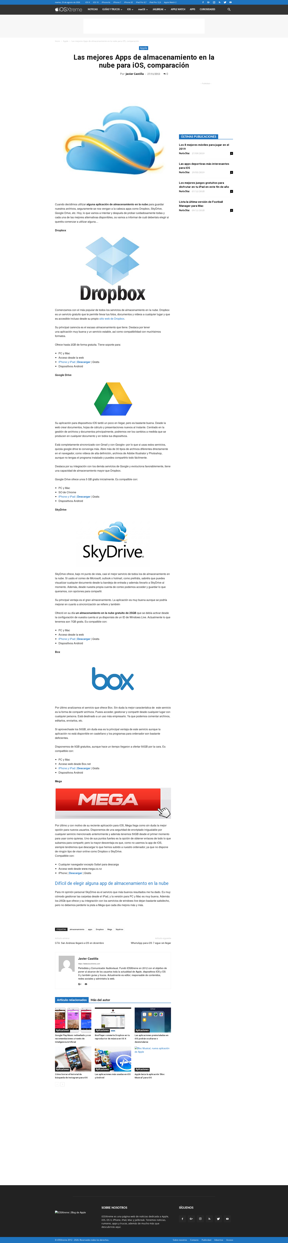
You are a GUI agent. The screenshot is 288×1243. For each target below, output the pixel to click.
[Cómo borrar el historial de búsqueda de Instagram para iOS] (73, 1059)
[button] (229, 9)
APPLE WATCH (178, 9)
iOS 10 (95, 2)
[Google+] (208, 2)
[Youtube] (230, 2)
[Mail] (87, 984)
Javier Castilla (135, 74)
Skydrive (119, 929)
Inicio (57, 41)
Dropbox (100, 929)
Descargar (83, 362)
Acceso (229, 1240)
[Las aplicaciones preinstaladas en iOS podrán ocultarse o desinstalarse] (153, 1020)
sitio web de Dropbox (111, 318)
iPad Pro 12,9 (155, 2)
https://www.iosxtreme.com (89, 963)
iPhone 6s (106, 2)
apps (90, 929)
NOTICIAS (93, 9)
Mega (109, 929)
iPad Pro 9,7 (141, 2)
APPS (192, 9)
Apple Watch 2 (170, 2)
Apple (65, 41)
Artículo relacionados (72, 1000)
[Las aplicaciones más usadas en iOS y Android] (113, 1059)
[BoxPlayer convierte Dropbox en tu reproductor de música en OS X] (113, 1020)
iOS (129, 9)
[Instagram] (214, 2)
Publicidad (206, 1240)
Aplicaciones (62, 1030)
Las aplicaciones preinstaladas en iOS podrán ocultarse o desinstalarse (151, 1038)
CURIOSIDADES (207, 9)
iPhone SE (128, 2)
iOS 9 (87, 2)
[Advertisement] (144, 26)
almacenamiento (77, 929)
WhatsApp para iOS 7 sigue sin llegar (151, 943)
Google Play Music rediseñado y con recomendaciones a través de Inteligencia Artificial (73, 1038)
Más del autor (100, 1000)
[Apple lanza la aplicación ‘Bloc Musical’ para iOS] (153, 1059)
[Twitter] (225, 2)
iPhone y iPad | (74, 496)
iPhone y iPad (67, 362)
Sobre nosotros (180, 1240)
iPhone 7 (117, 2)
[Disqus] (113, 1136)
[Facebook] (203, 2)
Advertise (218, 1240)
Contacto (194, 1240)
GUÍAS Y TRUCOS (111, 9)
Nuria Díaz (184, 153)
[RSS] (219, 2)
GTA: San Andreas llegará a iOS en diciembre (79, 943)
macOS (141, 9)
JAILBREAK (158, 9)
